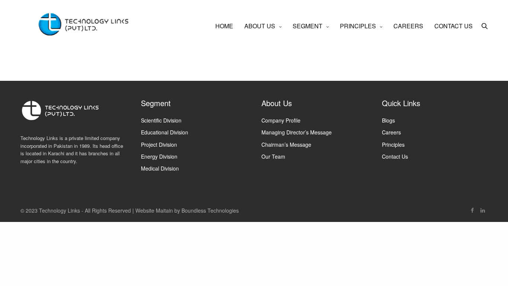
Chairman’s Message (286, 144)
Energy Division (159, 156)
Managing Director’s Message (296, 132)
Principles (393, 144)
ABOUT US (259, 26)
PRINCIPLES (358, 26)
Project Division (159, 144)
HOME (224, 26)
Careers (391, 132)
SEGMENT (307, 26)
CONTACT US (453, 26)
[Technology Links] (86, 26)
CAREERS (408, 26)
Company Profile (280, 120)
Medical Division (160, 168)
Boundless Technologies (210, 210)
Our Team (273, 156)
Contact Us (395, 156)
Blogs (388, 120)
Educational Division (164, 132)
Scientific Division (161, 120)
